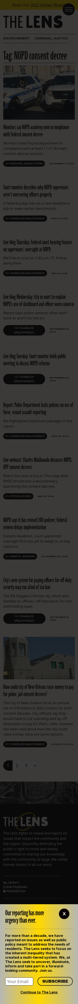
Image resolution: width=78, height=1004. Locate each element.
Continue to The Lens (39, 992)
